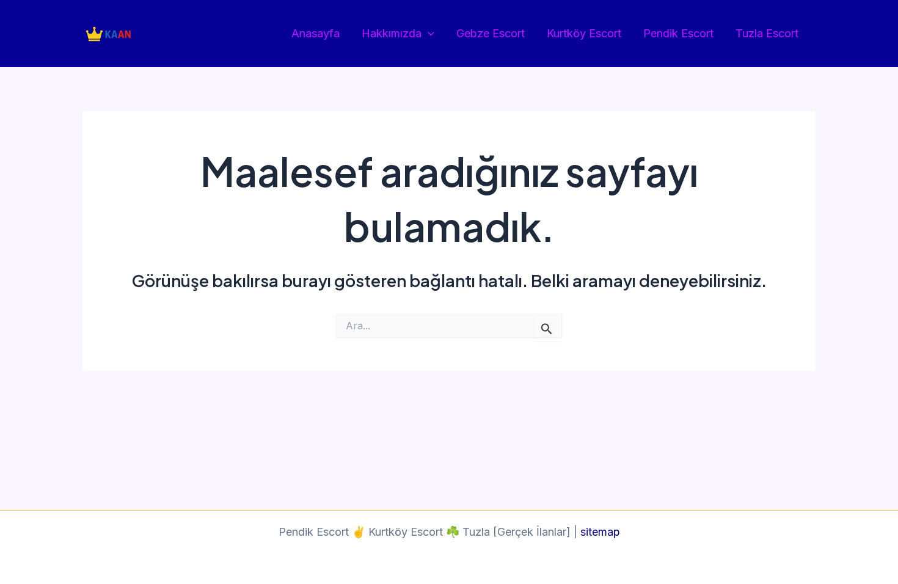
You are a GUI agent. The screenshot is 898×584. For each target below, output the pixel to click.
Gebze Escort (490, 33)
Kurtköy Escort (584, 33)
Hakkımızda (392, 33)
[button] (428, 34)
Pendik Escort (678, 33)
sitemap (600, 531)
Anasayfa (315, 33)
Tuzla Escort (767, 33)
